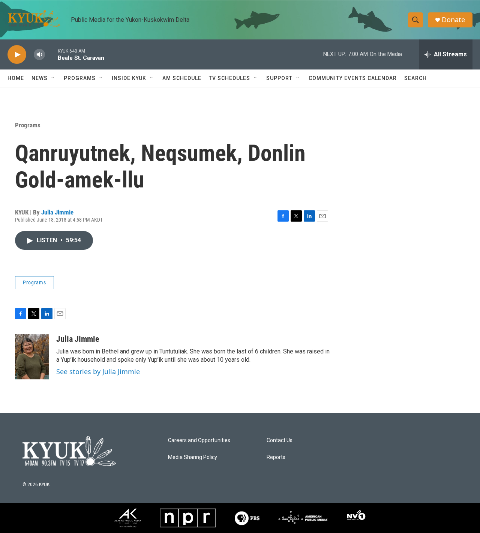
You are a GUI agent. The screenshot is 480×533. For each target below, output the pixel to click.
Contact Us (279, 440)
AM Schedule (181, 78)
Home (16, 78)
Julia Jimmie (57, 212)
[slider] (51, 54)
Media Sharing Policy (192, 457)
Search (415, 78)
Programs (27, 125)
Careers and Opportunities (199, 440)
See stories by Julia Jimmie (98, 371)
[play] (17, 54)
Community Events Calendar (353, 78)
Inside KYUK (129, 78)
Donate (453, 20)
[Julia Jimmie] (32, 356)
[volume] (39, 54)
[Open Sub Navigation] (53, 78)
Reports (276, 457)
